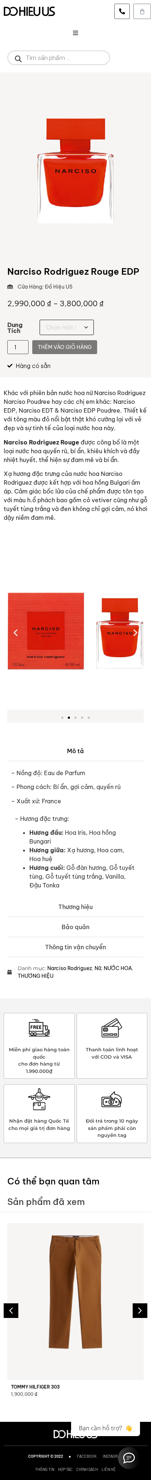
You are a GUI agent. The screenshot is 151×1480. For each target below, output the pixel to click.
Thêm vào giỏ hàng (65, 347)
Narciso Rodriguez (69, 968)
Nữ (98, 968)
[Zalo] (129, 1458)
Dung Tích (15, 328)
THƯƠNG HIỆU (36, 976)
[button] (75, 33)
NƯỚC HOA (118, 968)
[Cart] (142, 11)
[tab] (75, 751)
